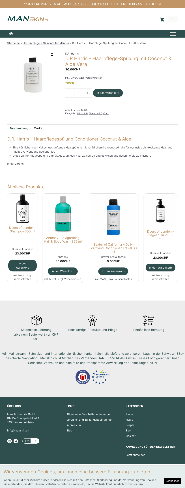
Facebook (16, 442)
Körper (130, 425)
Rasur (129, 414)
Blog (69, 430)
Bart (128, 430)
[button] (52, 55)
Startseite (13, 43)
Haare (129, 419)
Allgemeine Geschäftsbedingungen (88, 414)
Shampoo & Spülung (99, 113)
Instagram (9, 442)
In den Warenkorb (108, 92)
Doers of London (22, 249)
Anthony (62, 257)
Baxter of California (113, 257)
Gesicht (130, 436)
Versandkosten (93, 77)
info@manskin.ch (18, 430)
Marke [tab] (38, 128)
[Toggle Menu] (173, 34)
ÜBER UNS (14, 406)
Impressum (73, 425)
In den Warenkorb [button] (22, 265)
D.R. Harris (72, 53)
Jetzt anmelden (135, 455)
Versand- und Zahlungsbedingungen (89, 419)
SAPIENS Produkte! (88, 4)
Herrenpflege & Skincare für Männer (46, 43)
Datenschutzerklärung (97, 480)
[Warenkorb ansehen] (161, 19)
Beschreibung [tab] (19, 128)
